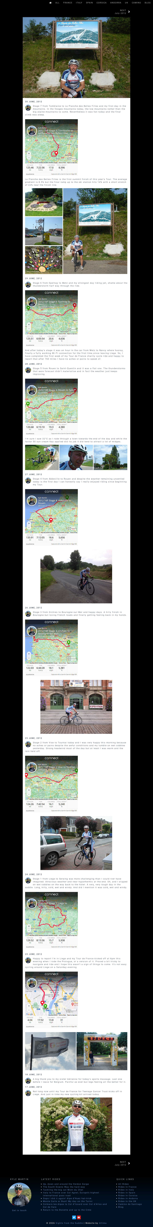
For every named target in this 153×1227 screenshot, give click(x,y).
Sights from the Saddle (69, 1223)
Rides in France (127, 1187)
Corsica (102, 3)
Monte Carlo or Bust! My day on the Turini (68, 1201)
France (67, 3)
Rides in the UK (127, 1201)
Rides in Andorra (128, 1198)
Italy (79, 3)
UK (126, 3)
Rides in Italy (126, 1190)
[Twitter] (74, 1217)
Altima (103, 1223)
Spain (89, 3)
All (57, 3)
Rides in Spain (126, 1193)
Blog (148, 3)
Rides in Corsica (128, 1195)
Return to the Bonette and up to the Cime (67, 1210)
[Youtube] (79, 1217)
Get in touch (19, 1210)
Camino (136, 3)
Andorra (115, 3)
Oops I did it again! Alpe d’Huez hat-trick (67, 1198)
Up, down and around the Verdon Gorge (66, 1184)
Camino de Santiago (130, 1204)
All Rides (123, 1184)
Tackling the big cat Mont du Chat (63, 1190)
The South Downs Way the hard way (64, 1187)
